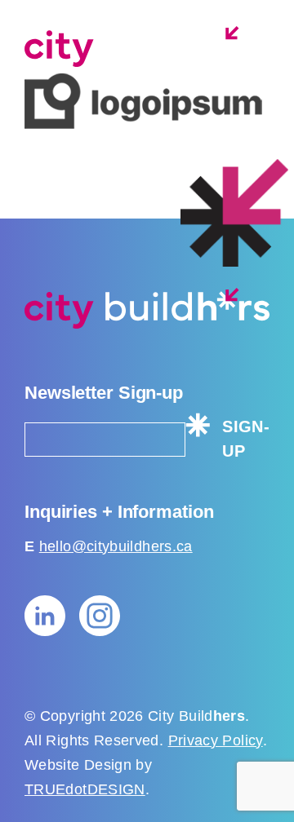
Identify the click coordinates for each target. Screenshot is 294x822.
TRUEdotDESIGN (84, 789)
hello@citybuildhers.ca (116, 546)
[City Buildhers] (147, 46)
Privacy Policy (215, 740)
